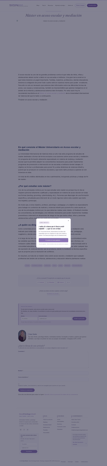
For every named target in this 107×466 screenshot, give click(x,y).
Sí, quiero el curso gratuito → (53, 240)
